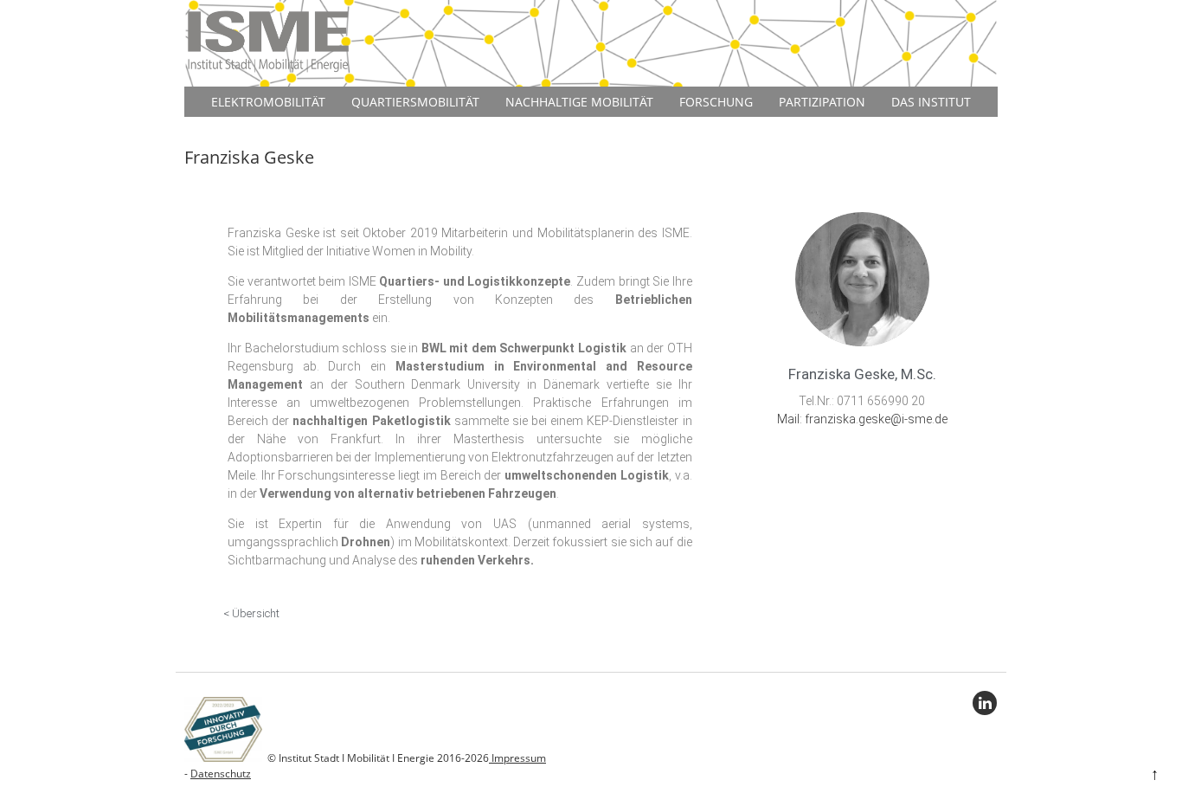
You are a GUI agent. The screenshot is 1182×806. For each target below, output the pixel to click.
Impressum (517, 758)
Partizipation (822, 101)
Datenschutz (220, 773)
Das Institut (931, 101)
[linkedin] (985, 703)
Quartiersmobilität (415, 101)
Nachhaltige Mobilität (579, 101)
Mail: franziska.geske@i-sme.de (862, 419)
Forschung (716, 101)
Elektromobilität (268, 101)
